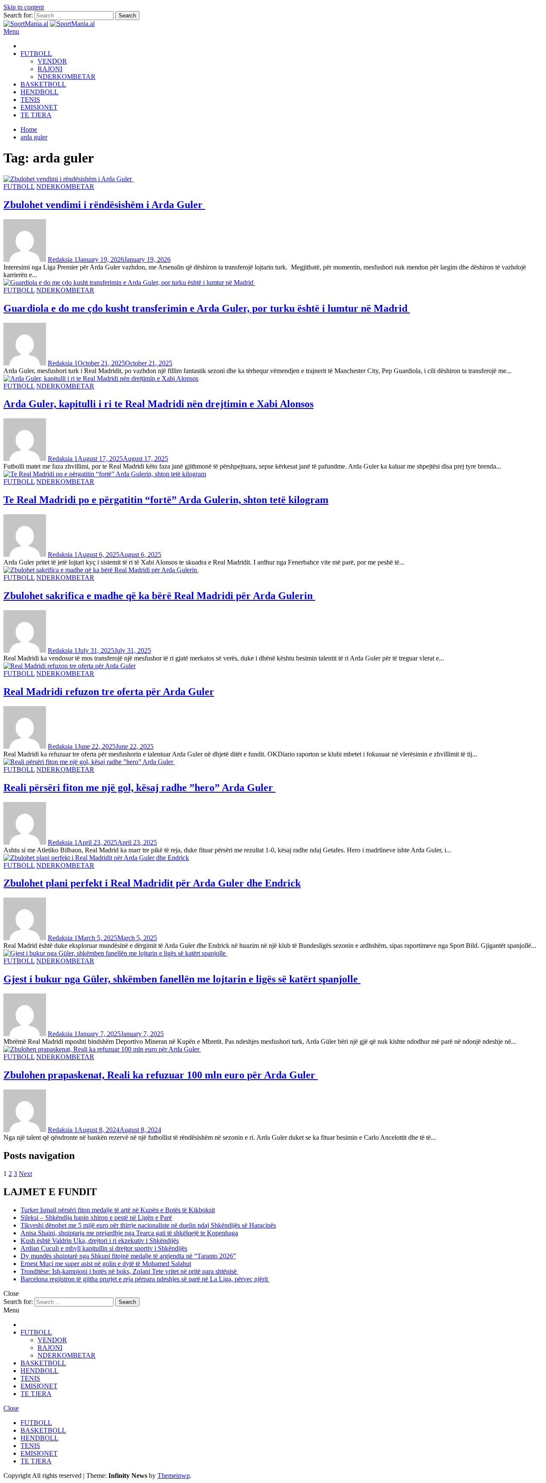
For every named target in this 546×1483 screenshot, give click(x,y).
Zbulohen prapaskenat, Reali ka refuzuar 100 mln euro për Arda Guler (160, 1074)
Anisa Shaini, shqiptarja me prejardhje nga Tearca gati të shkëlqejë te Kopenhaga (129, 1233)
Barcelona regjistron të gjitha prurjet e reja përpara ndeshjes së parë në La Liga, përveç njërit (145, 1279)
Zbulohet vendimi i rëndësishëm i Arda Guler (104, 204)
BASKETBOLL (43, 84)
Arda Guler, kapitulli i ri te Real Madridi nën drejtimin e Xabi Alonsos (158, 403)
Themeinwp (173, 1475)
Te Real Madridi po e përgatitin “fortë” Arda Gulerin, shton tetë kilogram (165, 499)
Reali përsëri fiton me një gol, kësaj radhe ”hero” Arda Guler (139, 787)
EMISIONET (39, 107)
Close (11, 1408)
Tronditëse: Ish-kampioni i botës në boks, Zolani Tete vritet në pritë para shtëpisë (129, 1271)
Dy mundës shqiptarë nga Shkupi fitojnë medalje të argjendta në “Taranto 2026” (128, 1256)
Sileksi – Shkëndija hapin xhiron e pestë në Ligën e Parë (96, 1217)
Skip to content (23, 7)
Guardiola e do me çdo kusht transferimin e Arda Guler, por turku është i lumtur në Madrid (206, 308)
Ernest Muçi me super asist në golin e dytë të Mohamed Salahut (105, 1263)
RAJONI (50, 68)
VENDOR (52, 61)
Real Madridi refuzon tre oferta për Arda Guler (108, 691)
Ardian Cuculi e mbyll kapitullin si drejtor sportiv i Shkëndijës (103, 1248)
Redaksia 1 (63, 259)
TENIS (30, 99)
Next (25, 1173)
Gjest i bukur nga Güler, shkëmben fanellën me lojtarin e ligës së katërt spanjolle (181, 979)
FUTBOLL (36, 53)
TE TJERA (36, 115)
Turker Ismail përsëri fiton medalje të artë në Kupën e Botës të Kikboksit (117, 1210)
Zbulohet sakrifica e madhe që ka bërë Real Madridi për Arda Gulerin (159, 595)
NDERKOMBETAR (67, 76)
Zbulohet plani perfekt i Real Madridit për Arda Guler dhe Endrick (152, 883)
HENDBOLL (39, 92)
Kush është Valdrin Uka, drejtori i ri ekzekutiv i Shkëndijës (99, 1240)
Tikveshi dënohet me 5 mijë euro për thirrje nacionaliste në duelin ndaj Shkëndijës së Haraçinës (148, 1225)
